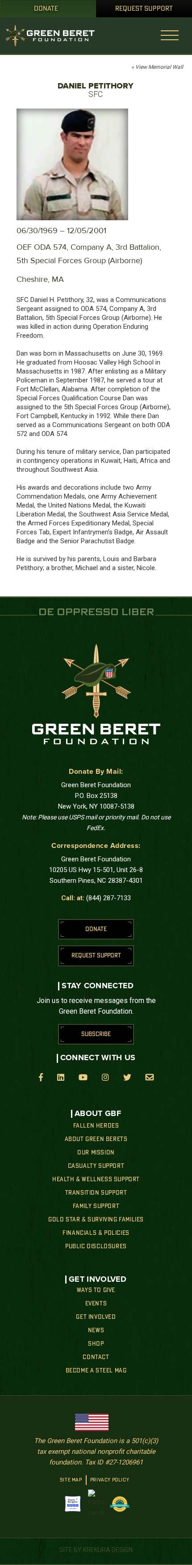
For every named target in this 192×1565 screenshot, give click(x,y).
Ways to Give (96, 1290)
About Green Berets (96, 1139)
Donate (46, 9)
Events (96, 1304)
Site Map (71, 1480)
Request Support (144, 9)
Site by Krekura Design (96, 1549)
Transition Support (96, 1193)
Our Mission (96, 1153)
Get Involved (96, 1317)
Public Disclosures (96, 1246)
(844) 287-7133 (108, 898)
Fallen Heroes (96, 1126)
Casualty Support (96, 1166)
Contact (96, 1357)
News (96, 1330)
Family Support (96, 1206)
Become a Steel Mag (96, 1371)
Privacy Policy (109, 1480)
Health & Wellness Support (96, 1179)
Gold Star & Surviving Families (96, 1220)
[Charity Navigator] (72, 1503)
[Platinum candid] (96, 1504)
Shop (96, 1344)
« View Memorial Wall (157, 67)
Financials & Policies (96, 1233)
